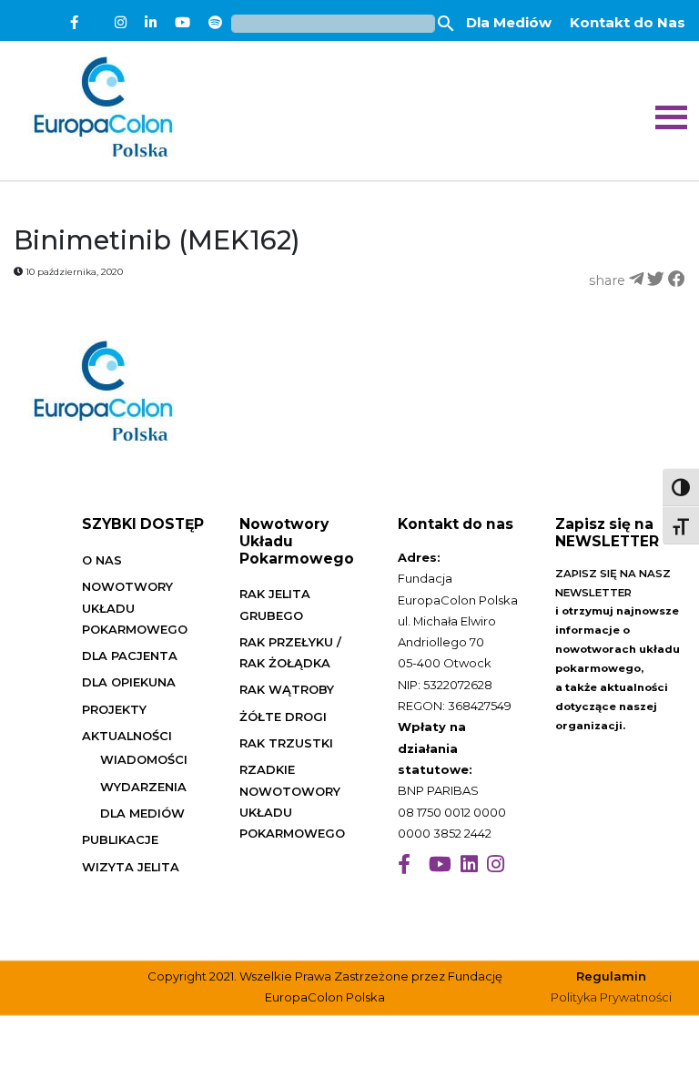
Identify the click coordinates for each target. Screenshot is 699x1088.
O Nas (102, 560)
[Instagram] (121, 23)
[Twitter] (96, 23)
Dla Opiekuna (129, 682)
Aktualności (127, 735)
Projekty (114, 709)
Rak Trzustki (286, 743)
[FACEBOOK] (404, 864)
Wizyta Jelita (130, 866)
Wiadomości (143, 759)
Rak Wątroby (286, 689)
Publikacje (120, 839)
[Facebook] (74, 23)
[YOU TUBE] (440, 864)
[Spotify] (215, 23)
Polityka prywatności (611, 997)
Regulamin (611, 976)
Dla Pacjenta (129, 655)
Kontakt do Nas (627, 22)
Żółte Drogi (283, 716)
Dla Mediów (509, 22)
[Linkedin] (151, 23)
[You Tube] (182, 23)
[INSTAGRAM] (495, 864)
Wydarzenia (143, 786)
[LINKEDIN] (469, 864)
